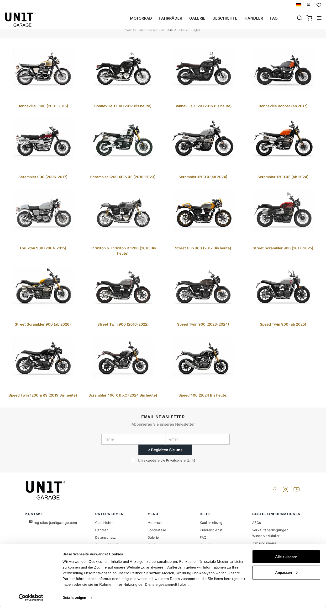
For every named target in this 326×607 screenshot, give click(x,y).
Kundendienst (211, 530)
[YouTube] (296, 490)
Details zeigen (74, 598)
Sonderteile (156, 530)
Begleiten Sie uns (166, 449)
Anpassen (283, 572)
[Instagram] (285, 490)
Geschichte (224, 18)
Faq (274, 18)
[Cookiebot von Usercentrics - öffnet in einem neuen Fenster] (31, 597)
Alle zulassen (286, 557)
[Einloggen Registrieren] (308, 4)
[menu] (319, 18)
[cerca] (299, 18)
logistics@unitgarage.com (55, 523)
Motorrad (141, 18)
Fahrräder (170, 18)
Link (191, 460)
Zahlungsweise (264, 543)
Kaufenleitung (211, 523)
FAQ (203, 537)
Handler (254, 18)
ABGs (256, 523)
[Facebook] (274, 490)
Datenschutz (105, 537)
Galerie (197, 18)
